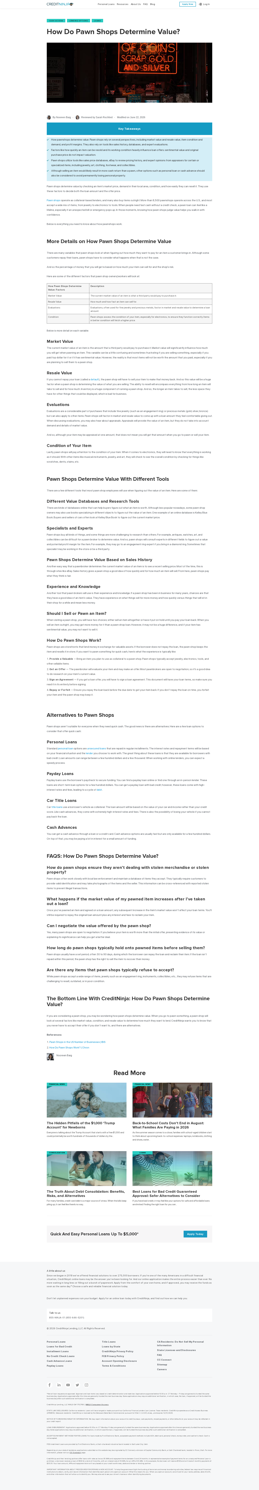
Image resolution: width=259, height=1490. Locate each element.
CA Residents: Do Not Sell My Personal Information (180, 1343)
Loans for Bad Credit (59, 1346)
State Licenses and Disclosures (176, 1350)
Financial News (57, 1084)
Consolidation (57, 1153)
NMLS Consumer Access (97, 1405)
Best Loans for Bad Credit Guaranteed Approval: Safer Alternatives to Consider (166, 1193)
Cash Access (56, 21)
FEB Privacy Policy (113, 1356)
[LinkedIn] (59, 1385)
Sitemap (162, 1364)
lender (89, 753)
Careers (162, 1369)
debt (99, 789)
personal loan (65, 748)
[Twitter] (77, 1385)
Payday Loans (55, 1365)
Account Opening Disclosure (119, 1361)
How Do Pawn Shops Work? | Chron (69, 1047)
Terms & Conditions (114, 1365)
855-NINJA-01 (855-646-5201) (66, 1317)
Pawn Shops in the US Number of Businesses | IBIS (77, 1041)
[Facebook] (49, 1385)
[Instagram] (86, 1385)
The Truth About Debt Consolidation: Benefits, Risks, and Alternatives (86, 1193)
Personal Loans (56, 1341)
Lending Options (78, 21)
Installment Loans (58, 1351)
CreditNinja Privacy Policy (117, 1351)
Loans (97, 21)
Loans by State (111, 1346)
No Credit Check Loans (61, 1356)
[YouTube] (68, 1385)
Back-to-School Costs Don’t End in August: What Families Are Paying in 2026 (168, 1125)
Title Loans (109, 1341)
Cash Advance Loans (59, 1361)
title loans (57, 807)
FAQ (159, 1355)
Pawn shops (53, 200)
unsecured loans (96, 748)
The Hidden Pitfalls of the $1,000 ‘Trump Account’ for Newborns (81, 1125)
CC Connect (164, 1359)
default (95, 379)
